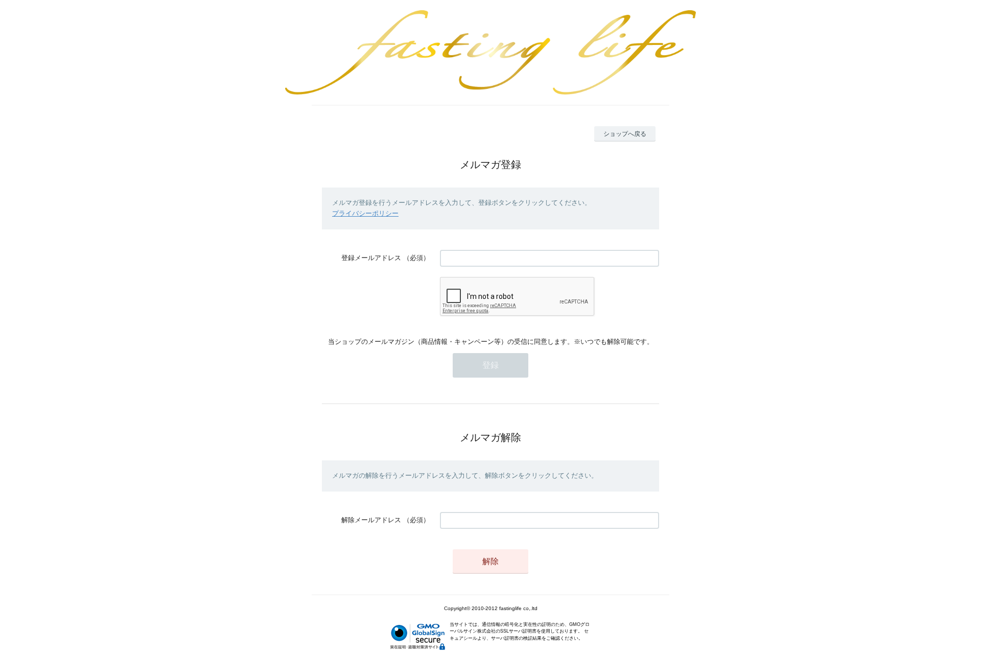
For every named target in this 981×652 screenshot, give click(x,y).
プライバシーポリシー (365, 213)
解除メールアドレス (371, 520)
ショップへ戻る (624, 133)
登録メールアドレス (371, 258)
